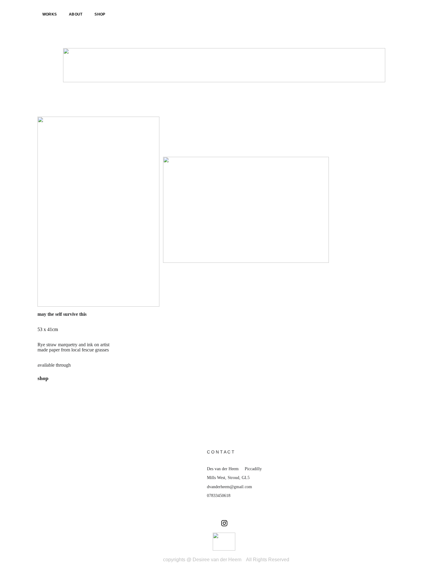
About (75, 14)
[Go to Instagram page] (224, 523)
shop (99, 14)
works (49, 14)
